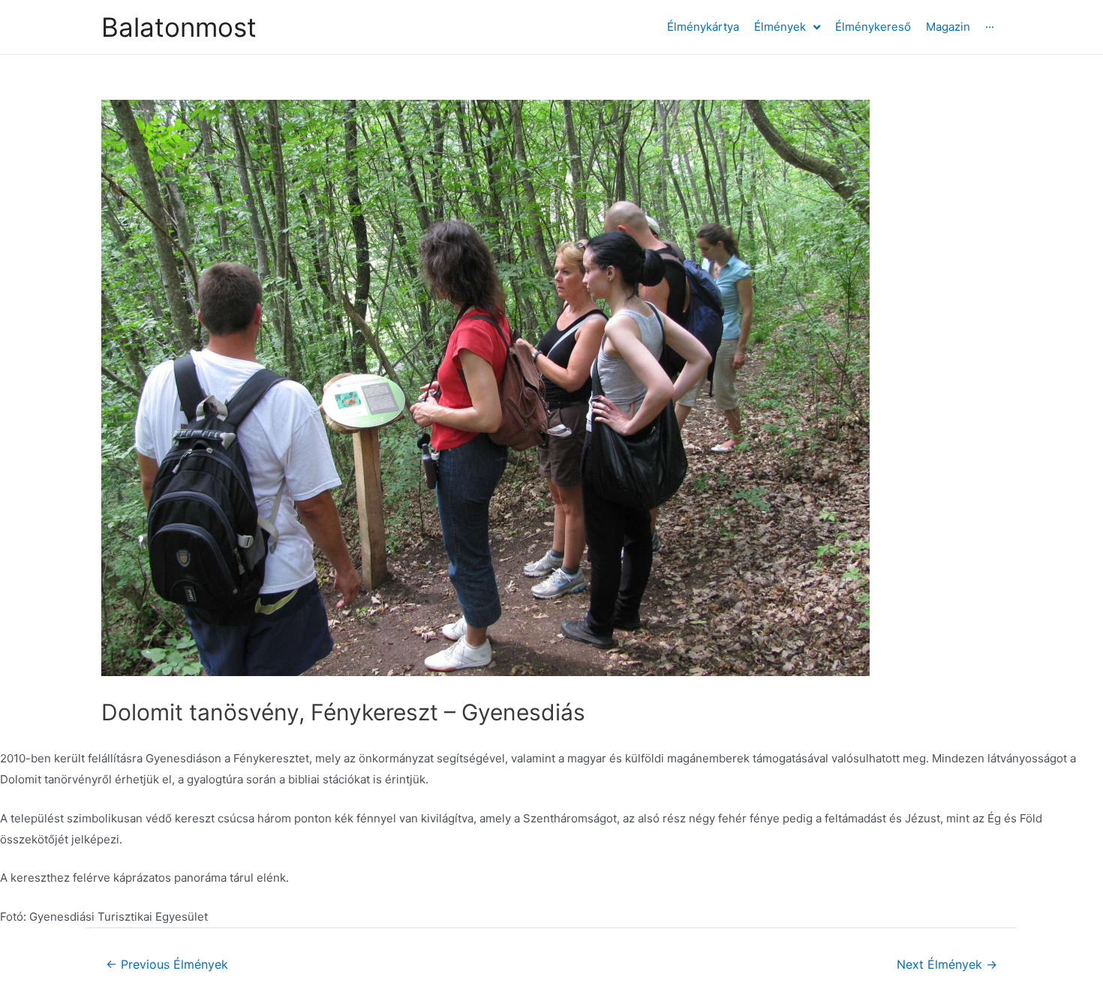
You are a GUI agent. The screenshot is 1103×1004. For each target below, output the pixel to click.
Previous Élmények (167, 964)
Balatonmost (179, 27)
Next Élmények (947, 964)
